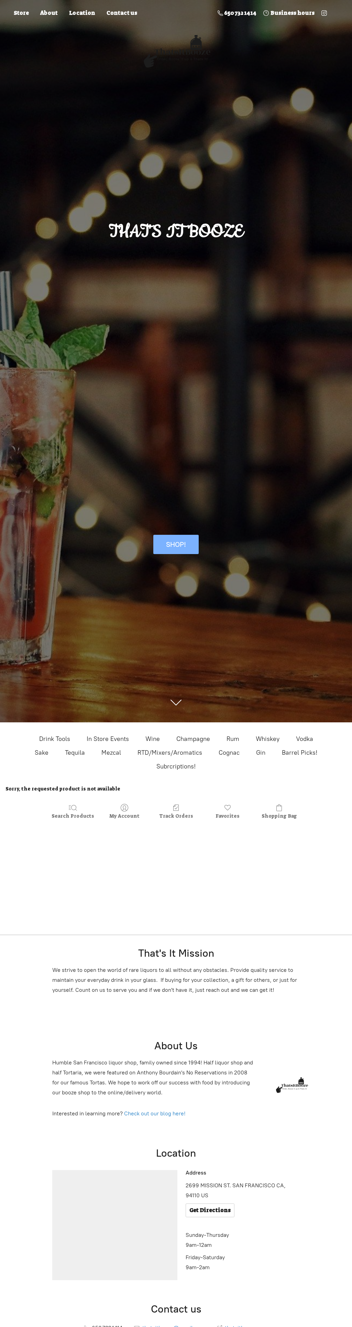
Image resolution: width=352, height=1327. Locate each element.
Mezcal (111, 752)
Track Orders (176, 816)
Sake (41, 752)
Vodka (304, 739)
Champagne (193, 739)
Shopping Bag (279, 816)
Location (82, 13)
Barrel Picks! (299, 752)
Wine (152, 739)
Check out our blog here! (155, 1113)
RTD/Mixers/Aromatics (170, 752)
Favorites (228, 816)
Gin (260, 752)
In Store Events (108, 739)
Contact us (122, 13)
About (49, 13)
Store (21, 13)
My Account (124, 816)
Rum (233, 739)
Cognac (229, 752)
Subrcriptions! (176, 766)
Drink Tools (54, 739)
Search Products (73, 816)
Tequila (75, 752)
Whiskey (267, 739)
